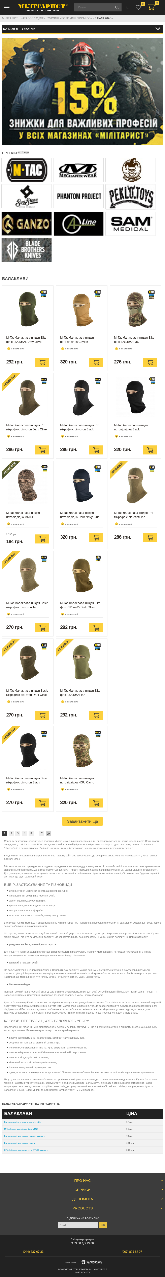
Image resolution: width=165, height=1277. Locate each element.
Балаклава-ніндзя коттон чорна (19, 1143)
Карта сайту (82, 1272)
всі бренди (23, 152)
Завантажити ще (82, 821)
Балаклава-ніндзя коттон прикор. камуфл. (24, 1136)
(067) (132, 1251)
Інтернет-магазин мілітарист (89, 1269)
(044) (33, 1251)
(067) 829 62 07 (128, 7)
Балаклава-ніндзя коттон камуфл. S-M (22, 1122)
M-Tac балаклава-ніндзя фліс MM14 (21, 1129)
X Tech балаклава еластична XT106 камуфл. (26, 1150)
